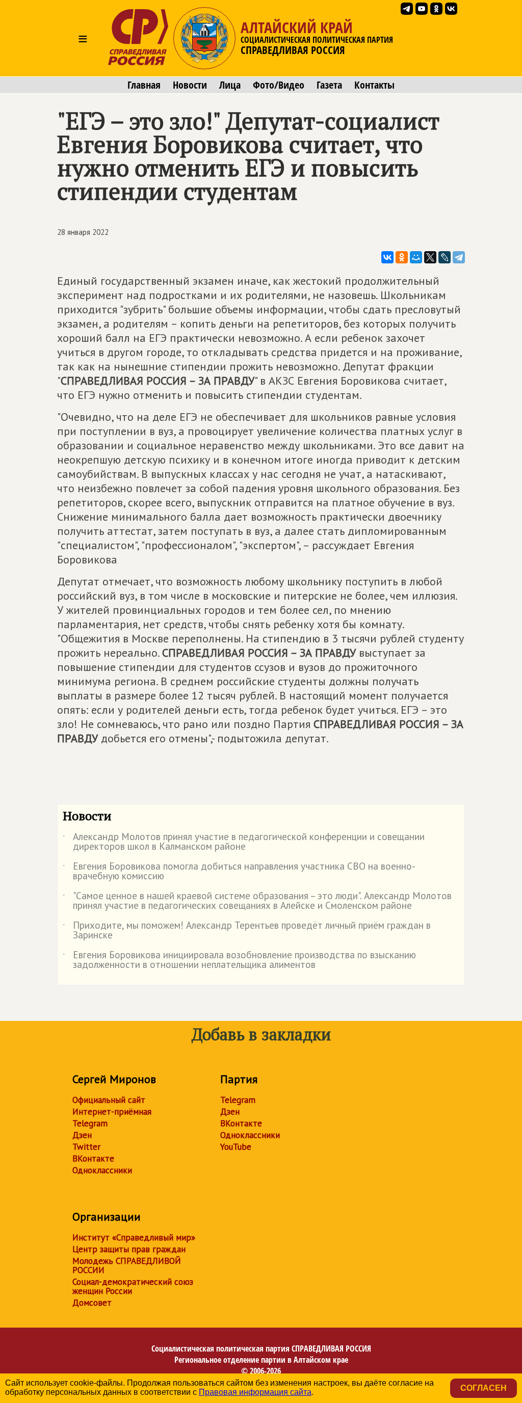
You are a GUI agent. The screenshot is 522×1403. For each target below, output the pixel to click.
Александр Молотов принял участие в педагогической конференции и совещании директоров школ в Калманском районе (244, 842)
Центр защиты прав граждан (129, 1249)
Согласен (483, 1388)
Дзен (82, 1135)
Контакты (374, 85)
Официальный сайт (108, 1099)
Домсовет (92, 1302)
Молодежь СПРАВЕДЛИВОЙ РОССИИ (126, 1265)
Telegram (90, 1123)
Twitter (86, 1146)
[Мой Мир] (416, 257)
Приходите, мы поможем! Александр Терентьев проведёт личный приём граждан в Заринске (247, 931)
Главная (144, 85)
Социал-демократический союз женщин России (132, 1286)
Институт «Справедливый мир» (133, 1237)
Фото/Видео (278, 85)
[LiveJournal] (444, 257)
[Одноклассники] (402, 257)
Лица (230, 85)
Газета (329, 85)
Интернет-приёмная (111, 1111)
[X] (430, 257)
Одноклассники (102, 1170)
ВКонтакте (93, 1158)
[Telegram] (459, 257)
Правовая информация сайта (255, 1392)
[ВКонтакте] (387, 257)
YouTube (235, 1146)
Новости (190, 85)
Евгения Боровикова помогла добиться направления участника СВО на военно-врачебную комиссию (239, 871)
